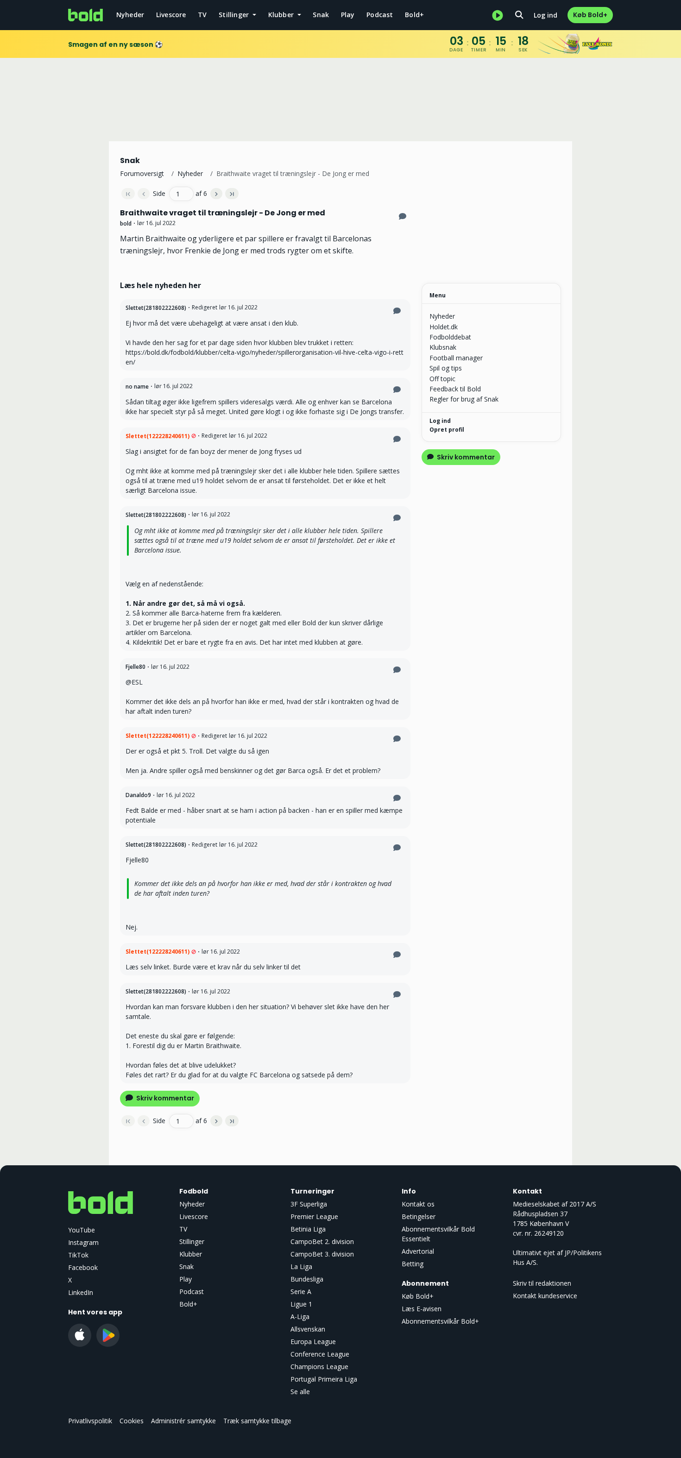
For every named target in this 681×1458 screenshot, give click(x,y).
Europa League (313, 1341)
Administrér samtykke (183, 1420)
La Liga (301, 1266)
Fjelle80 (135, 667)
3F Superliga (308, 1204)
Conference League (319, 1354)
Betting (412, 1263)
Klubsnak (442, 347)
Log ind (545, 15)
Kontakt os (418, 1204)
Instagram (83, 1242)
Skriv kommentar (164, 1098)
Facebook (83, 1267)
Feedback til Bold (455, 388)
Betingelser (418, 1216)
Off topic (442, 378)
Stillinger (191, 1241)
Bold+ (414, 14)
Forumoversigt (142, 173)
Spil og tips (445, 368)
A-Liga (299, 1316)
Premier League (314, 1216)
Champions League (319, 1366)
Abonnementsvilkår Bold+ (440, 1321)
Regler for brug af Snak (463, 399)
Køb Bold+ (590, 14)
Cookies (132, 1420)
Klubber (190, 1254)
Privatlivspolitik (90, 1420)
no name (137, 386)
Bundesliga (306, 1279)
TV (202, 14)
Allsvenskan (307, 1329)
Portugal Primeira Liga (323, 1379)
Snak (321, 14)
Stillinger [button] (235, 14)
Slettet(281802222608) (156, 308)
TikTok (78, 1255)
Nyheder (130, 14)
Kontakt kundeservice (545, 1295)
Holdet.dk (443, 326)
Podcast (379, 14)
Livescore (171, 14)
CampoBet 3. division (322, 1254)
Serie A (300, 1291)
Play (348, 14)
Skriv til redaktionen (542, 1283)
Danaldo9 (138, 795)
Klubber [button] (282, 14)
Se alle (300, 1391)
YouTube (81, 1229)
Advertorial (418, 1251)
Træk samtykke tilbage (257, 1420)
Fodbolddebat (450, 337)
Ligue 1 (301, 1304)
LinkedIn (80, 1292)
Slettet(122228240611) (157, 436)
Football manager (456, 357)
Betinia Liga (308, 1229)
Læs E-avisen (421, 1308)
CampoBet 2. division (322, 1241)
